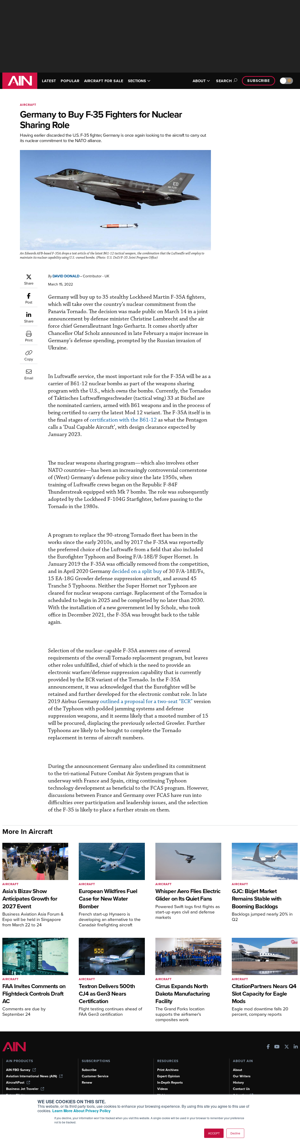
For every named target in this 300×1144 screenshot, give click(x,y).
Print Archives (168, 1070)
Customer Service (95, 1076)
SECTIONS (137, 81)
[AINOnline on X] (286, 1047)
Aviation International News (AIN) (31, 1076)
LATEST (49, 81)
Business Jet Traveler (22, 1089)
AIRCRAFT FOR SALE (103, 81)
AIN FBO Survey (18, 1070)
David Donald (65, 276)
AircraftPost (15, 1083)
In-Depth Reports (170, 1083)
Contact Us (241, 1089)
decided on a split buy (137, 571)
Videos (162, 1089)
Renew (87, 1083)
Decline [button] (235, 1133)
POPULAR (70, 81)
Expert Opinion (168, 1076)
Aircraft (28, 105)
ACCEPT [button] (214, 1133)
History (238, 1083)
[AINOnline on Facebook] (268, 1047)
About (237, 1070)
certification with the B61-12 (123, 420)
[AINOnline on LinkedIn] (296, 1047)
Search (224, 80)
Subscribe (258, 80)
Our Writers (242, 1076)
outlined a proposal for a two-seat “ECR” (146, 701)
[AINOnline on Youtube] (277, 1047)
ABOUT (199, 81)
